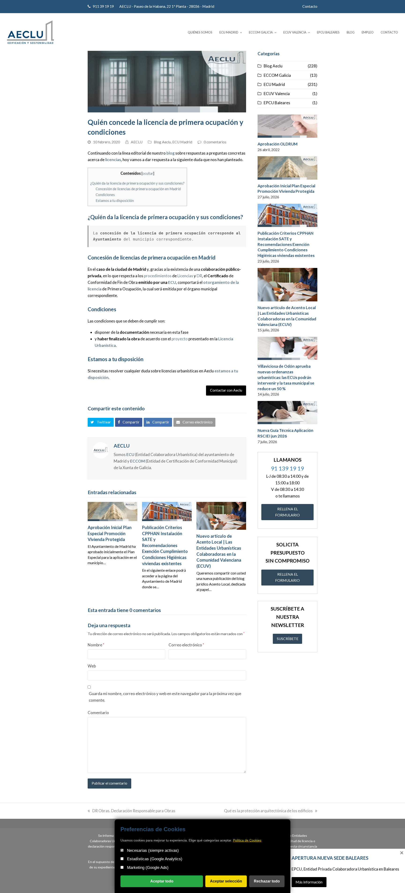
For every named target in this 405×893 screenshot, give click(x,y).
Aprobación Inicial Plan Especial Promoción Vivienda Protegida (109, 533)
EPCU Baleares (277, 102)
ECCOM (137, 461)
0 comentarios (215, 142)
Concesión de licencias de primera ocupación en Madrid (138, 189)
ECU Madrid (182, 142)
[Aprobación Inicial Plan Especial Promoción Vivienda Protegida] (112, 510)
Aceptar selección (226, 881)
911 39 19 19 (103, 6)
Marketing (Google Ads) (147, 867)
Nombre (96, 644)
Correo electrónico (186, 644)
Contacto (309, 6)
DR (199, 275)
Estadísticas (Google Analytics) (154, 859)
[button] (101, 422)
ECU (172, 282)
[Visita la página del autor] (101, 449)
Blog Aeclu (162, 142)
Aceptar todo (161, 881)
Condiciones (105, 195)
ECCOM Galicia (277, 75)
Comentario (98, 712)
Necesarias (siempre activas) (152, 850)
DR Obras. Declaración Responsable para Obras (133, 810)
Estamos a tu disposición (115, 200)
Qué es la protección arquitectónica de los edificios (268, 810)
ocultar (147, 173)
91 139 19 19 (287, 468)
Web (92, 665)
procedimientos (158, 275)
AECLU (136, 142)
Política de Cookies (247, 840)
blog (170, 153)
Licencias (185, 275)
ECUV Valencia (277, 93)
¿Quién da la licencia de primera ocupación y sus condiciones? (137, 183)
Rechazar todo (267, 881)
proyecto (180, 338)
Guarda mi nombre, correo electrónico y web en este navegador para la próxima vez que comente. (165, 697)
